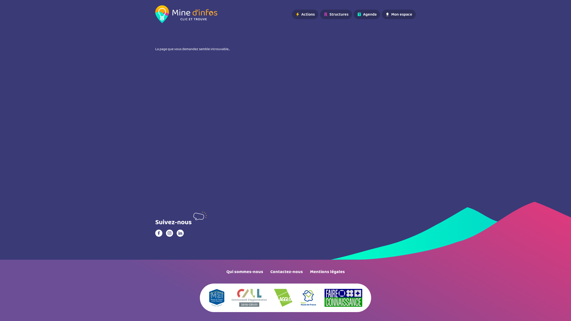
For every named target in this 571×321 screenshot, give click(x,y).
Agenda (370, 14)
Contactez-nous (286, 272)
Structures (338, 14)
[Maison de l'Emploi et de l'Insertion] (217, 298)
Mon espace (401, 14)
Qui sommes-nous (244, 272)
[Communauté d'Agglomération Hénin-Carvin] (283, 298)
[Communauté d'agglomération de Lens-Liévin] (249, 298)
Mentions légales (327, 272)
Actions (308, 14)
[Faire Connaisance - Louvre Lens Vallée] (343, 298)
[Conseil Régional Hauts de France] (308, 298)
